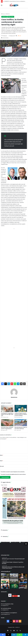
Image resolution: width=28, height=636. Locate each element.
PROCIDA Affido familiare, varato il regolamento (7, 428)
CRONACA (8, 13)
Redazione (5, 35)
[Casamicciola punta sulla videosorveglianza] (14, 581)
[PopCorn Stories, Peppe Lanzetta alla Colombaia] (5, 586)
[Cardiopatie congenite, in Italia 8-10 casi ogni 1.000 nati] (7, 408)
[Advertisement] (14, 287)
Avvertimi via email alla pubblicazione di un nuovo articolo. (13, 474)
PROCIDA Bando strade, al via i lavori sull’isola (21, 428)
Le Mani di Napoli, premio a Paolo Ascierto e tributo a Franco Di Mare (21, 414)
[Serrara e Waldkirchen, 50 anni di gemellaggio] (14, 586)
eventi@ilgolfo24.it (5, 609)
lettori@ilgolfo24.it (4, 605)
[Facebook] (2, 383)
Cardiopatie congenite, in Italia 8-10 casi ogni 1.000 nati (7, 414)
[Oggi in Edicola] (14, 525)
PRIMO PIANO (10, 16)
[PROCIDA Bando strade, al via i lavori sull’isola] (21, 422)
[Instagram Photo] (5, 547)
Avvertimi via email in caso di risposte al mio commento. (13, 471)
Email (1, 460)
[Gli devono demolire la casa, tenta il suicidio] (5, 575)
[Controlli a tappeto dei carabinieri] (23, 586)
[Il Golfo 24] (14, 5)
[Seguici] (26, 543)
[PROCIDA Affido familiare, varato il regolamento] (7, 422)
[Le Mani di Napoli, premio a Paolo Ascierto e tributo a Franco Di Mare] (21, 408)
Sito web (2, 466)
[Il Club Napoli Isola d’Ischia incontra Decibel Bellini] (23, 581)
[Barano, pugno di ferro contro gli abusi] (14, 575)
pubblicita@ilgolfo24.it (5, 614)
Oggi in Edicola (4, 484)
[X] (5, 383)
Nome (1, 455)
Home (3, 13)
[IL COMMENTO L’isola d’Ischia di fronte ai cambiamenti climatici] (23, 575)
